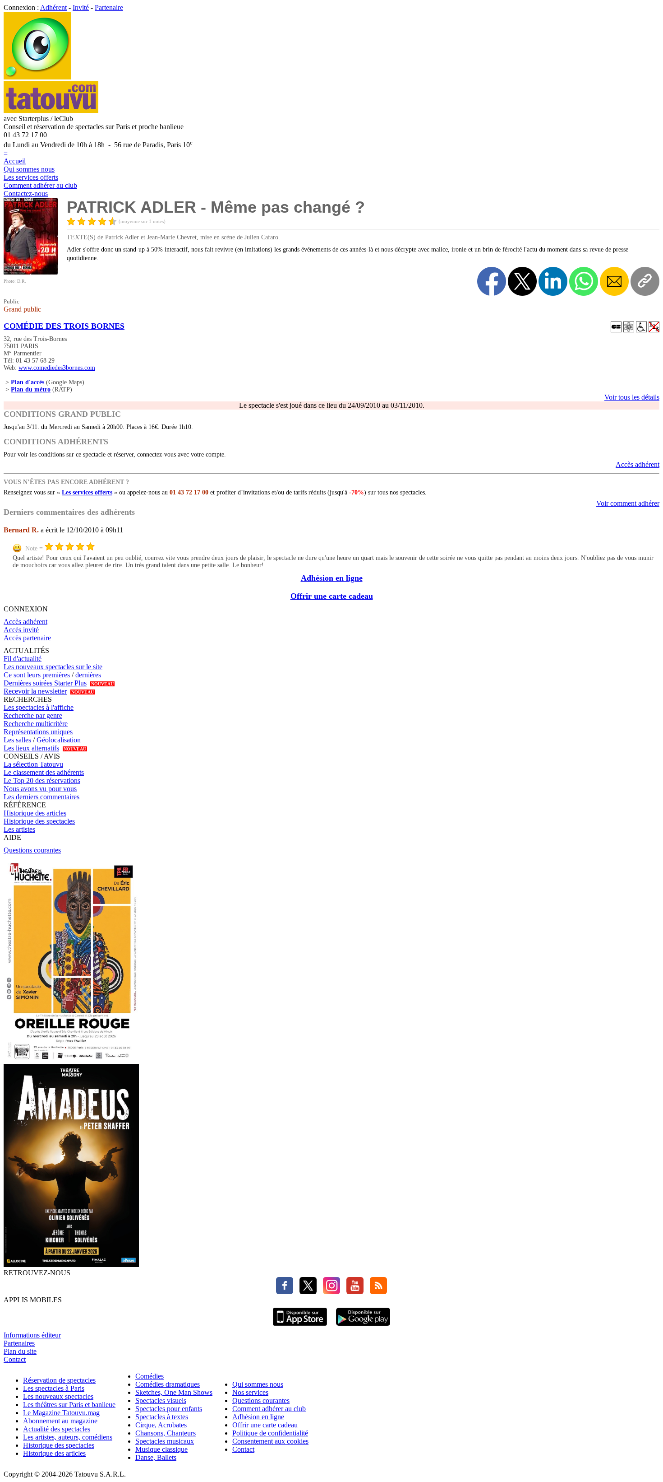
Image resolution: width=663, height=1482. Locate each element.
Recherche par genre (33, 715)
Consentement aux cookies (270, 1441)
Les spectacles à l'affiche (39, 707)
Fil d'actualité (22, 658)
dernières (88, 675)
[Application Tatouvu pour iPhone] (300, 1327)
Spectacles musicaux (164, 1441)
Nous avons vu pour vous (40, 788)
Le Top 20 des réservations (42, 780)
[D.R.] (31, 272)
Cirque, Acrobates (161, 1425)
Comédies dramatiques (167, 1384)
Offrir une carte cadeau (331, 596)
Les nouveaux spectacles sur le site (53, 667)
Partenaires (19, 1343)
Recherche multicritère (36, 723)
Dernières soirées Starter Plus (45, 683)
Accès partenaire (27, 638)
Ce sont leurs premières (37, 675)
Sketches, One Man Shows (173, 1392)
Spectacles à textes (161, 1417)
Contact (15, 1359)
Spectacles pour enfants (168, 1408)
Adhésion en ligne (332, 578)
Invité (81, 7)
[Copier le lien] (645, 281)
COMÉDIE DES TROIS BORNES (64, 326)
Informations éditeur (32, 1335)
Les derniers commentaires (41, 797)
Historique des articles (35, 813)
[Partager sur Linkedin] (553, 281)
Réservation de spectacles (59, 1380)
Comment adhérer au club (40, 185)
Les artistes (19, 829)
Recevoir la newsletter (35, 691)
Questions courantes (32, 850)
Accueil (15, 161)
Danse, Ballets (155, 1457)
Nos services (250, 1392)
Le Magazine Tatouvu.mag (61, 1413)
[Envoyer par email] (614, 281)
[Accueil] (37, 77)
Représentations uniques (38, 732)
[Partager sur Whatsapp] (583, 281)
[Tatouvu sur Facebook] (284, 1292)
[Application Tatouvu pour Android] (363, 1327)
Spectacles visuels (160, 1400)
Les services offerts (31, 177)
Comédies (149, 1376)
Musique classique (161, 1449)
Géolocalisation (59, 740)
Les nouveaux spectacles (58, 1396)
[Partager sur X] (522, 281)
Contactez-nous (26, 193)
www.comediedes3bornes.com (56, 367)
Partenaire (109, 7)
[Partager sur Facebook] (491, 281)
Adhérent (53, 7)
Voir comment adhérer (627, 503)
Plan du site (20, 1351)
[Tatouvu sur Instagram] (329, 1292)
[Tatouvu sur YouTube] (353, 1292)
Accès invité (21, 630)
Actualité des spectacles (56, 1429)
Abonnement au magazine (60, 1421)
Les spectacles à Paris (53, 1388)
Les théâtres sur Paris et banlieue (69, 1404)
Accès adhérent (637, 464)
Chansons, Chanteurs (165, 1433)
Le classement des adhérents (44, 772)
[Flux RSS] (376, 1292)
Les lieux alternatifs (31, 748)
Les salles (17, 740)
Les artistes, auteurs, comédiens (67, 1437)
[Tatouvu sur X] (306, 1292)
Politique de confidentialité (270, 1433)
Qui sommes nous (29, 169)
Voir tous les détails (631, 397)
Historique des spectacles (39, 821)
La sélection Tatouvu (33, 764)
